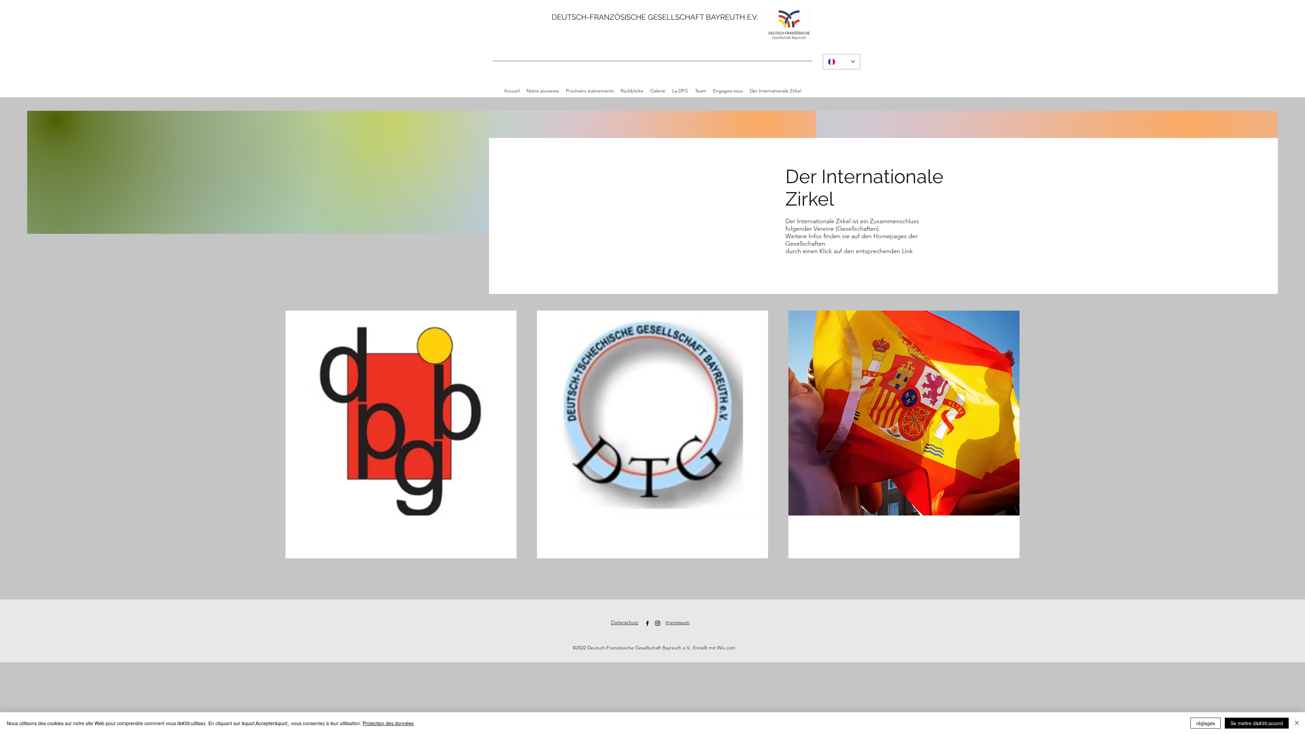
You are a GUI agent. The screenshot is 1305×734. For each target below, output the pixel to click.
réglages (1205, 723)
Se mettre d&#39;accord (1257, 723)
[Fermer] (1297, 723)
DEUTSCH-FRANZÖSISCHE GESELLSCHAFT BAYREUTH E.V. (655, 17)
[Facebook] (647, 623)
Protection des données (388, 723)
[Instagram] (657, 623)
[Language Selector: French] (841, 61)
